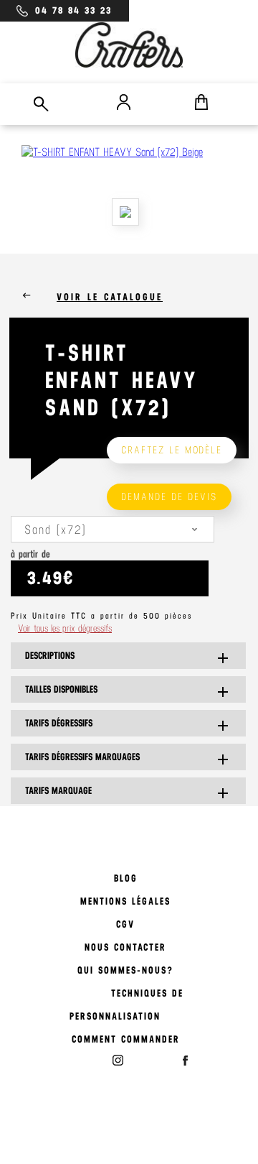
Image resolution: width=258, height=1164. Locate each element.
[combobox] (112, 529)
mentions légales (125, 901)
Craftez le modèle (171, 450)
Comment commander (126, 1039)
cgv (125, 924)
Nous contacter (125, 947)
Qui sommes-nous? (125, 970)
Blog (126, 878)
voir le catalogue (110, 297)
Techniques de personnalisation (126, 1004)
